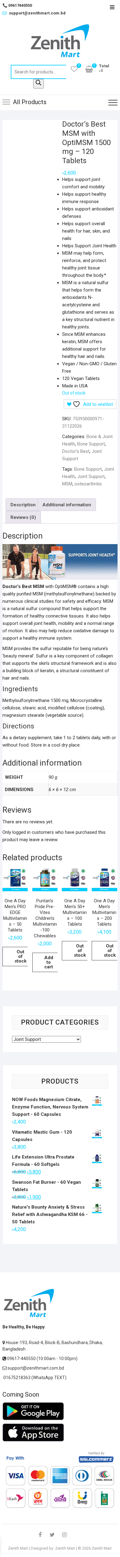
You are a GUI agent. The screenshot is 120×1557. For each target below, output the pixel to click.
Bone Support (91, 444)
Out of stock (20, 956)
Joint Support (91, 476)
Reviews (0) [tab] (23, 517)
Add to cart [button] (48, 962)
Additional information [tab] (66, 505)
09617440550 (17, 5)
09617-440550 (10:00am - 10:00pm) (42, 1358)
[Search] (38, 83)
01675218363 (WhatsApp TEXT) (34, 1377)
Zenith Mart (18, 1548)
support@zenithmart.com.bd (37, 13)
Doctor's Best (76, 451)
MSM (67, 484)
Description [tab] (23, 505)
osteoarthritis (88, 484)
